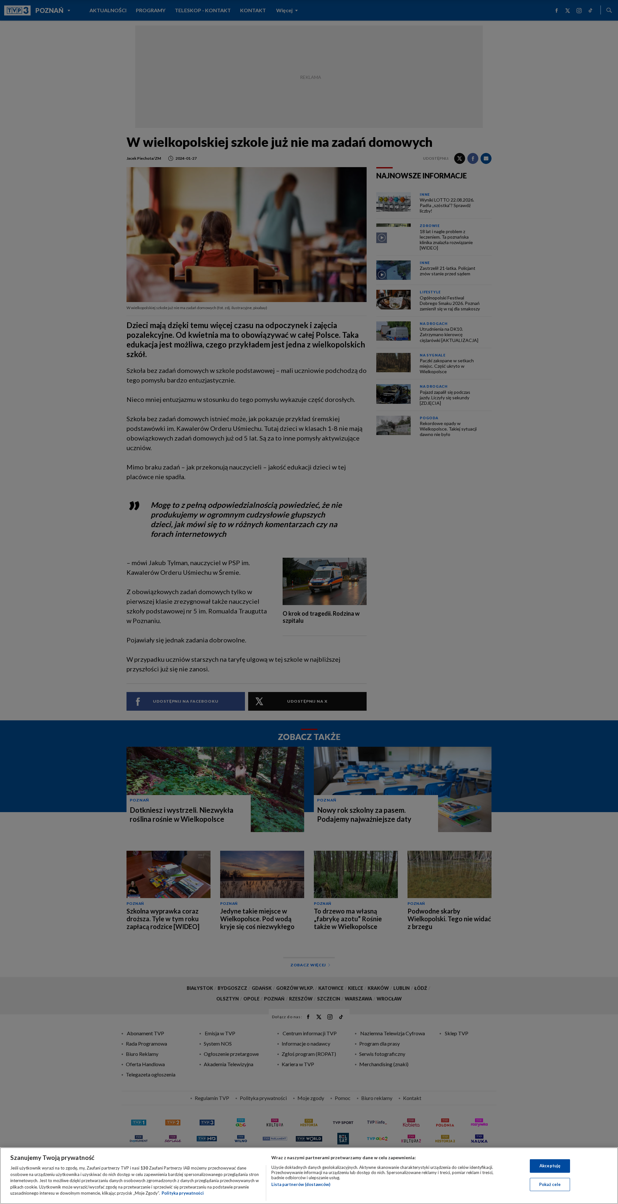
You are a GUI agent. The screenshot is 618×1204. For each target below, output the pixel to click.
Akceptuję (549, 1165)
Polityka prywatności (183, 1193)
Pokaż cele (550, 1184)
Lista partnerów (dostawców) (300, 1184)
